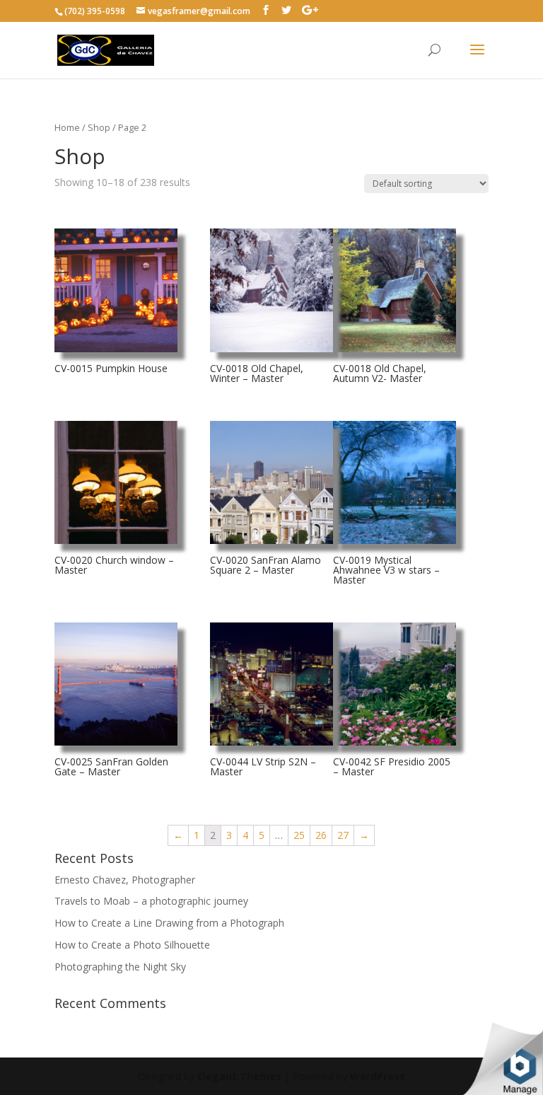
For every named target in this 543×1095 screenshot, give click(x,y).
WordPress (377, 1076)
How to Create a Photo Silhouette (132, 944)
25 (299, 835)
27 (343, 835)
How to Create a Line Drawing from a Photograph (169, 922)
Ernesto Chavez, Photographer (124, 879)
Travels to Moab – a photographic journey (151, 901)
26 (321, 835)
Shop (99, 127)
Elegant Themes (239, 1076)
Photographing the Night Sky (120, 966)
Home (67, 127)
